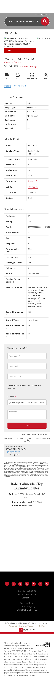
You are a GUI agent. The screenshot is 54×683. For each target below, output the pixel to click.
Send (27, 425)
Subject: (10, 396)
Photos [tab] (16, 85)
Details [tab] (7, 85)
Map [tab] (23, 85)
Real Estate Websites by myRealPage (32, 626)
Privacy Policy (13, 626)
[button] (7, 584)
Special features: (14, 209)
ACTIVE (37, 14)
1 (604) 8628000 (13, 451)
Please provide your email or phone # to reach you (24, 386)
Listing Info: (11, 138)
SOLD (48, 14)
